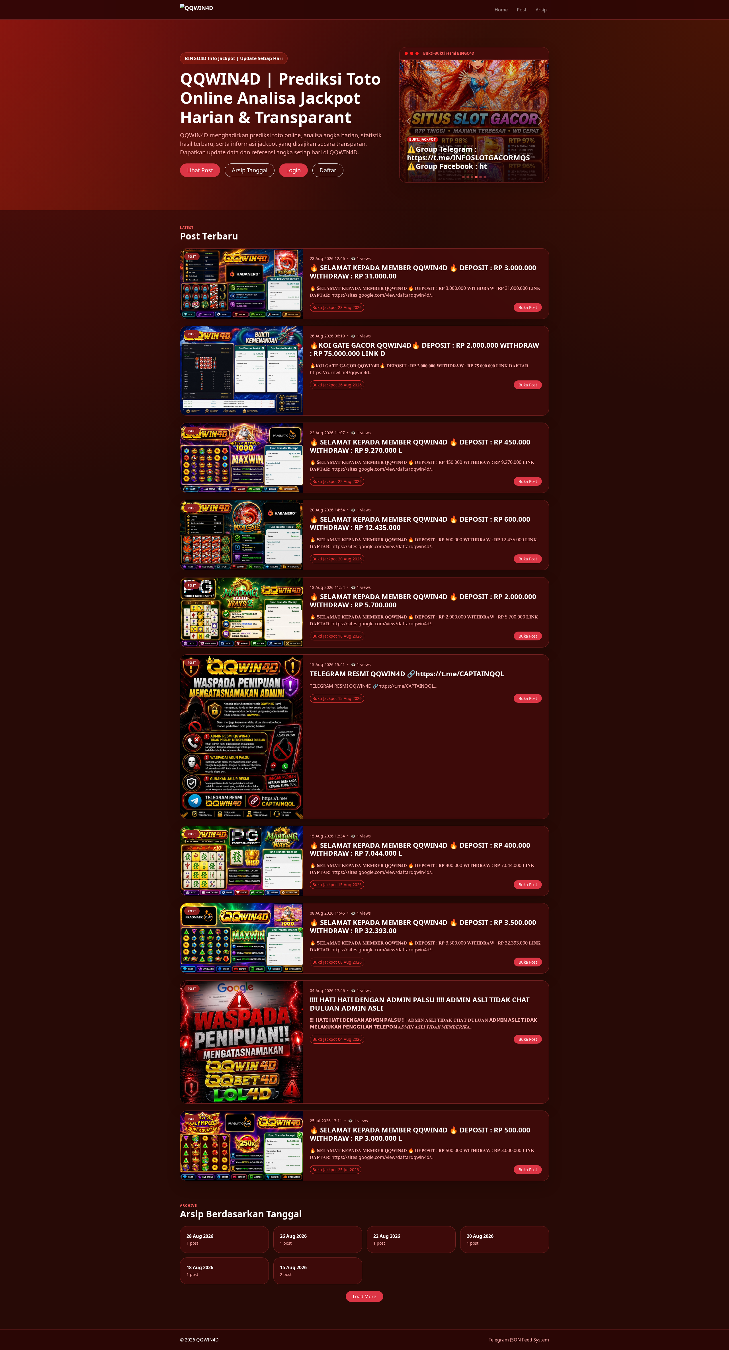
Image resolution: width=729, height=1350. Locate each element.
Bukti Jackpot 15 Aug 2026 (337, 698)
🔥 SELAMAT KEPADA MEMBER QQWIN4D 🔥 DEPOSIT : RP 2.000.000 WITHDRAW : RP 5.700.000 (423, 600)
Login (293, 170)
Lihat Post (200, 170)
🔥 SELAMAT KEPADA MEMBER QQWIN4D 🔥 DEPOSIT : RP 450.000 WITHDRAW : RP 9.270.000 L (420, 446)
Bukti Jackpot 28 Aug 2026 (337, 307)
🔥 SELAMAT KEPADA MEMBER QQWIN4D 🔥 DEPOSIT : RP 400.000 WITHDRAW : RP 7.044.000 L (420, 849)
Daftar (328, 170)
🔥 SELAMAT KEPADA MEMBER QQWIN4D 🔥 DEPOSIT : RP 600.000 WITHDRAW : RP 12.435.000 (420, 523)
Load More (364, 1296)
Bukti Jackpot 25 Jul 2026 (335, 1169)
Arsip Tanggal (249, 170)
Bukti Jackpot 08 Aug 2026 (337, 962)
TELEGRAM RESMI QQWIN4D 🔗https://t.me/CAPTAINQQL (407, 673)
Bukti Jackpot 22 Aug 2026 (337, 481)
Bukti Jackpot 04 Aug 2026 (337, 1039)
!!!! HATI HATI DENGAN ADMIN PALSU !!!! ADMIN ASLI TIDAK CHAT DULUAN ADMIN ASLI (420, 1004)
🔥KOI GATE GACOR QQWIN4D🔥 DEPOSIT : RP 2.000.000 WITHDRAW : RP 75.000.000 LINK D (424, 349)
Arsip (541, 10)
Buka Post (528, 307)
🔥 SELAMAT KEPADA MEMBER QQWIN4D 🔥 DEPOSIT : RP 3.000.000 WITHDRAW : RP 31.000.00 (423, 271)
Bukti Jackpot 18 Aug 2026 (337, 636)
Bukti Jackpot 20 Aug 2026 (337, 559)
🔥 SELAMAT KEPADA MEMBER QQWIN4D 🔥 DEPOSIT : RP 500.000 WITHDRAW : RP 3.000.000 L (420, 1134)
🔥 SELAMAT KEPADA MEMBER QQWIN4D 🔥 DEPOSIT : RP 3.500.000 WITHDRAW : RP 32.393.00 (423, 926)
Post (522, 10)
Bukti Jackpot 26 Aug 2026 (337, 385)
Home (501, 10)
